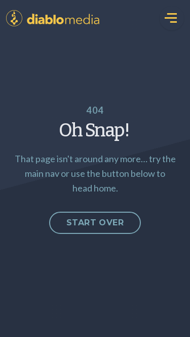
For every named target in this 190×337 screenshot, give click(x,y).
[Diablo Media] (14, 18)
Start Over (95, 222)
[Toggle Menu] (172, 18)
